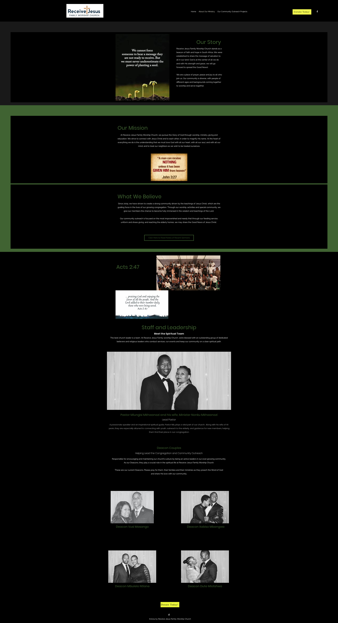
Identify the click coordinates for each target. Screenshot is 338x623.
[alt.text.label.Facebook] (317, 11)
